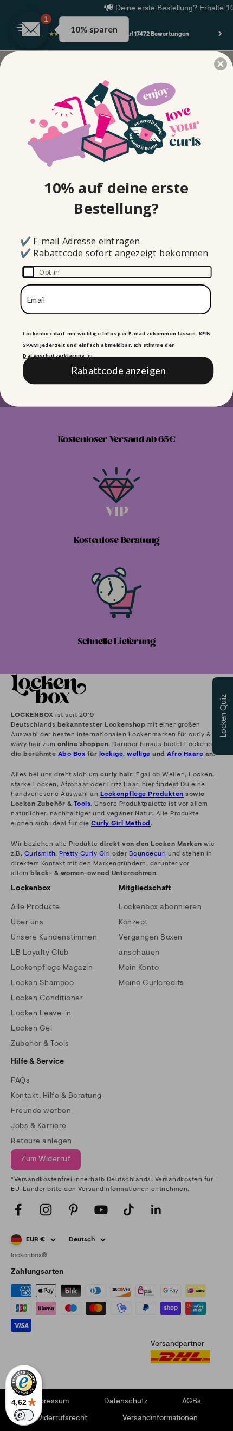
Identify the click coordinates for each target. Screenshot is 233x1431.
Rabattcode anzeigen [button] (118, 370)
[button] (220, 63)
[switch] (24, 1415)
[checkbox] (117, 272)
